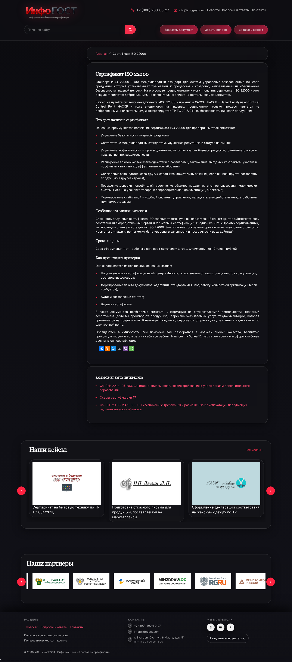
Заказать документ (178, 29)
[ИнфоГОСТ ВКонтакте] (220, 627)
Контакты (259, 10)
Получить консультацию (227, 638)
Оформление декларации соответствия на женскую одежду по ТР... (226, 509)
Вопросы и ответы (235, 10)
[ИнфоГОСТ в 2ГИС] (230, 627)
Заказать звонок (251, 29)
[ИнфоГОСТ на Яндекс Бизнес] (211, 627)
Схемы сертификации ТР (118, 397)
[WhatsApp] (131, 348)
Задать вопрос (216, 29)
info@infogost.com (192, 10)
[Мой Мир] (113, 348)
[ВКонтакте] (101, 348)
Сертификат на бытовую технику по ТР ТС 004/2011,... (65, 509)
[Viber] (125, 348)
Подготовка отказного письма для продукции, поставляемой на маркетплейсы (141, 512)
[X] (119, 348)
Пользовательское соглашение (45, 640)
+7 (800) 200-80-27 (152, 10)
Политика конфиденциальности (46, 635)
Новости (213, 10)
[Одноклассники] (107, 348)
